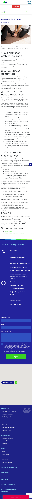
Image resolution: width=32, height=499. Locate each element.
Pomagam (16, 6)
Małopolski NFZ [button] (9, 231)
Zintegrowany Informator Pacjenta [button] (14, 233)
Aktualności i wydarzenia (14, 11)
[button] (10, 409)
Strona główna (4, 11)
